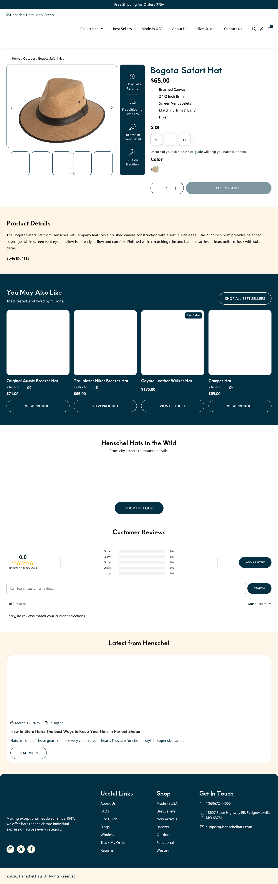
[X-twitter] (21, 849)
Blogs (105, 826)
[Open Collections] (102, 28)
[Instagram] (10, 849)
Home (16, 58)
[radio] (156, 139)
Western (163, 850)
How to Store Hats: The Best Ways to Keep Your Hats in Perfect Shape (75, 731)
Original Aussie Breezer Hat (32, 380)
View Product (38, 406)
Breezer (163, 826)
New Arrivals (167, 819)
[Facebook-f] (31, 849)
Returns (107, 850)
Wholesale (109, 834)
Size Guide (109, 819)
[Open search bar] (254, 29)
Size (155, 127)
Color (157, 159)
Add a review (255, 562)
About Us (108, 803)
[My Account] (262, 29)
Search (259, 588)
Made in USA (167, 803)
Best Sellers (166, 811)
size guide (195, 152)
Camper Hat (219, 380)
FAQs (105, 811)
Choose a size (228, 188)
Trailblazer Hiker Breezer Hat (101, 380)
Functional (165, 842)
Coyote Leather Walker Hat (166, 380)
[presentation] (11, 108)
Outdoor (29, 58)
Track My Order (113, 842)
